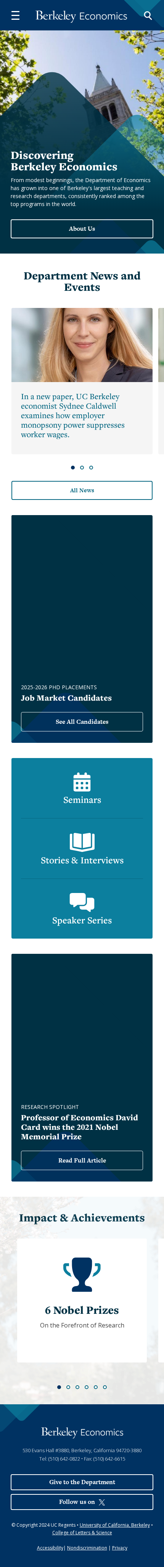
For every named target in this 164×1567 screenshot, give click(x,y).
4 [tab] (86, 1387)
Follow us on (77, 1501)
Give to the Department (82, 1482)
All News (82, 490)
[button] (15, 15)
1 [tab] (72, 467)
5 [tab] (95, 1387)
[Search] (148, 15)
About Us (82, 228)
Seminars (82, 799)
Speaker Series (82, 920)
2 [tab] (82, 467)
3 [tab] (91, 467)
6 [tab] (104, 1387)
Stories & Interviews (82, 860)
